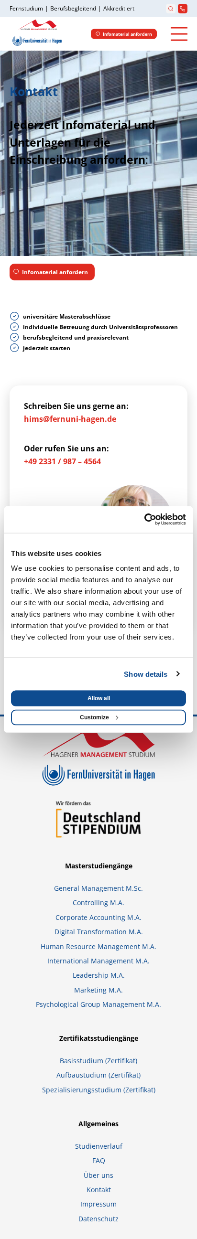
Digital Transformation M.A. (99, 931)
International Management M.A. (98, 960)
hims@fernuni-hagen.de (70, 418)
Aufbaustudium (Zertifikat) (98, 1074)
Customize (94, 717)
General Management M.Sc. (98, 888)
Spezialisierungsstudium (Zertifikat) (98, 1089)
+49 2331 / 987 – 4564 (62, 461)
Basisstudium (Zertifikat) (98, 1060)
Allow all (99, 698)
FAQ (98, 1160)
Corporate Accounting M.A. (98, 917)
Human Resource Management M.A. (98, 946)
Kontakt (99, 1189)
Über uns (98, 1175)
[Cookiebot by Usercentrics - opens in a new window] (144, 519)
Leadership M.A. (99, 975)
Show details (145, 674)
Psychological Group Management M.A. (98, 1004)
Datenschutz (98, 1218)
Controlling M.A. (98, 902)
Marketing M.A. (98, 989)
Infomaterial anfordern (55, 272)
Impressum (98, 1203)
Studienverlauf (98, 1146)
